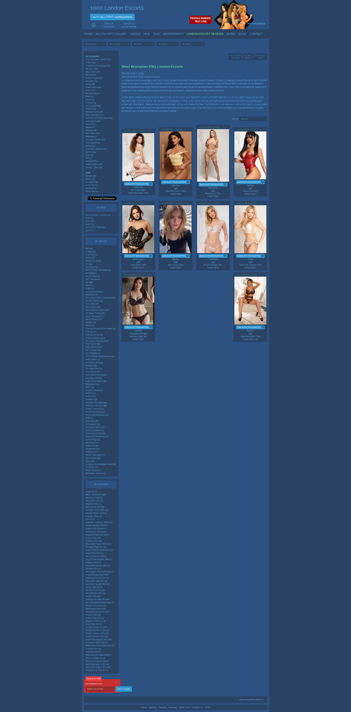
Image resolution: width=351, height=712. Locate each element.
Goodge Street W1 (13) (96, 547)
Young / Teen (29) (94, 167)
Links (207, 707)
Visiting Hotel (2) (93, 651)
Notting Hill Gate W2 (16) (97, 599)
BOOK (242, 34)
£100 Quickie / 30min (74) (98, 59)
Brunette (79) (92, 81)
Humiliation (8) (93, 371)
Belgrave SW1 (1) (93, 504)
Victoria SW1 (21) (93, 648)
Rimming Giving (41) (95, 412)
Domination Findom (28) (97, 310)
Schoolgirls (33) (93, 142)
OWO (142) (90, 393)
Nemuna (138, 187)
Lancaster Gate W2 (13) (96, 581)
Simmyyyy (138, 259)
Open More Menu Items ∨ (251, 699)
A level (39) (91, 62)
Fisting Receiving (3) (95, 338)
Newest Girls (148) (94, 111)
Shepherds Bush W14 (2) (97, 630)
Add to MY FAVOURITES (136, 184)
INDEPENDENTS (173, 34)
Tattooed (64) (92, 161)
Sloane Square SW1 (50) (97, 636)
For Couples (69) (93, 105)
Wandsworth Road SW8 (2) (98, 655)
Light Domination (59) (96, 381)
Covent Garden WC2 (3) (96, 525)
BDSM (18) (90, 257)
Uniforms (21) (92, 467)
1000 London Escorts (117, 8)
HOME (89, 34)
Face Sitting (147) (94, 319)
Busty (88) (90, 84)
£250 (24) (90, 224)
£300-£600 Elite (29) (95, 227)
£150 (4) (89, 218)
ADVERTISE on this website (129, 25)
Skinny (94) (91, 152)
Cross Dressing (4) (94, 291)
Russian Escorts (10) (95, 139)
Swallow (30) (91, 452)
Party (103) (90, 124)
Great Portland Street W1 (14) (99, 550)
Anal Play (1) (91, 254)
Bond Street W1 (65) (95, 507)
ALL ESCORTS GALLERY (111, 34)
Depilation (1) (92, 294)
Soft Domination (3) (95, 430)
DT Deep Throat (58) (95, 313)
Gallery (153, 707)
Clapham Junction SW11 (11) (99, 522)
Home (144, 707)
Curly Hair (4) (92, 185)
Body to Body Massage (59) (98, 270)
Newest (163, 707)
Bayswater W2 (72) (94, 500)
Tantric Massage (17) (95, 455)
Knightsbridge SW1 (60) (97, 574)
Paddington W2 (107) (96, 608)
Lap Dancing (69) (94, 378)
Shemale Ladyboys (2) (96, 149)
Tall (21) (89, 158)
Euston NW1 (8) (93, 538)
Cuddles (213, 259)
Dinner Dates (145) (94, 300)
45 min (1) (90, 230)
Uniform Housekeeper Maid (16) (101, 464)
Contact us (197, 707)
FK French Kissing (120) (97, 341)
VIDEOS (135, 34)
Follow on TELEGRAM (108, 25)
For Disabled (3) (93, 353)
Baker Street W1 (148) (95, 494)
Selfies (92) (91, 145)
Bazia (176, 259)
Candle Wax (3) (92, 276)
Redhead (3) (91, 136)
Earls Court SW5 (175, 265)
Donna (250, 330)
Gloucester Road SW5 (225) (98, 544)
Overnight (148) (93, 121)
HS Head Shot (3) (94, 368)
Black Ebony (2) (93, 71)
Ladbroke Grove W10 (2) (97, 578)
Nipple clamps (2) (94, 390)
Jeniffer (138, 330)
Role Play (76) (92, 421)
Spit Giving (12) (93, 439)
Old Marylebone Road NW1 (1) (100, 602)
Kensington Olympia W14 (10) (100, 571)
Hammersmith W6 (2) (96, 556)
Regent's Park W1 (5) (95, 621)
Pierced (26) (91, 130)
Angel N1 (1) (91, 491)
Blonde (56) (91, 75)
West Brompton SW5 (138, 193)
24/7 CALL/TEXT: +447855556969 (112, 17)
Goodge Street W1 (138, 336)
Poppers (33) (91, 399)
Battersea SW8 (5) (94, 497)
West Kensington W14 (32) (98, 667)
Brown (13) (90, 179)
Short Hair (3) (92, 191)
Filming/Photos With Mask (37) (101, 328)
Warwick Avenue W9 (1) (97, 661)
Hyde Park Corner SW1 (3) (98, 565)
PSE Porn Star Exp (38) (96, 405)
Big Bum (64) (92, 68)
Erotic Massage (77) (95, 316)
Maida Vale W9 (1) (94, 587)
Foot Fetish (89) (93, 344)
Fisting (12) (91, 331)
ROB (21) (89, 418)
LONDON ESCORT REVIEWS (205, 34)
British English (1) (94, 78)
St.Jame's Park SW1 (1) (96, 642)
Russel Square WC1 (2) (96, 627)
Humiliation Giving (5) (96, 374)
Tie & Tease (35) (93, 458)
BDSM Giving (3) (93, 260)
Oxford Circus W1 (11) (96, 605)
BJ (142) (89, 264)
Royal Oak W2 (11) (94, 624)
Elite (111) (90, 96)
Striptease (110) (93, 448)
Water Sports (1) (93, 470)
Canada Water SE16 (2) (96, 513)
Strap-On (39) (92, 445)
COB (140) (90, 288)
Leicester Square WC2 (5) (98, 584)
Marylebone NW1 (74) (96, 593)
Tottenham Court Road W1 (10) (100, 645)
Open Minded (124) (94, 115)
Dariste (175, 185)
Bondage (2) (91, 273)
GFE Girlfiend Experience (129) (100, 356)
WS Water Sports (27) (96, 473)
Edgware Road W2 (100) (97, 534)
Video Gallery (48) (94, 164)
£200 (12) (90, 221)
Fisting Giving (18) (94, 334)
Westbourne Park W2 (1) (97, 670)
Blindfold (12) (92, 267)
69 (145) (89, 248)
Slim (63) (90, 155)
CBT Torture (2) (92, 279)
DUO (157, 34)
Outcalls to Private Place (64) (99, 118)
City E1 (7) (90, 519)
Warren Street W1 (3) (95, 658)
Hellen (250, 185)
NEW (147, 34)
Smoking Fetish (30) (95, 427)
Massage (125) (92, 384)
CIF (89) (89, 282)
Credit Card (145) (93, 87)
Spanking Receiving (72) (97, 436)
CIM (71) (89, 285)
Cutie (250, 259)
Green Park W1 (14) (94, 553)
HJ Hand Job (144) (94, 362)
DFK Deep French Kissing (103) (100, 297)
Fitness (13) (91, 102)
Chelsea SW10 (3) (94, 516)
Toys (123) (90, 461)
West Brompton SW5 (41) (97, 664)
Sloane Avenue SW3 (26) (97, 633)
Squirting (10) (92, 442)
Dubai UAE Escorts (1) (96, 528)
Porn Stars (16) (92, 133)
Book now (184, 707)
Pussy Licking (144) (95, 408)
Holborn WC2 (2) (93, 562)
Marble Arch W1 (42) (95, 590)
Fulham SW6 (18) (94, 541)
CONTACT (256, 34)
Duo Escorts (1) (93, 93)
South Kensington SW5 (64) (99, 639)
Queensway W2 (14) (95, 617)
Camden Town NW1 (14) (97, 510)
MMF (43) (90, 387)
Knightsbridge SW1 (213, 265)
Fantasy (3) (91, 322)
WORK (230, 34)
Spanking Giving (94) (95, 433)
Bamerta (213, 187)
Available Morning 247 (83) (98, 65)
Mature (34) (91, 108)
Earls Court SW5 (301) (96, 531)
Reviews (173, 707)
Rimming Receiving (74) (97, 415)
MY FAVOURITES (257, 23)
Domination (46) (93, 307)
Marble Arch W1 (213, 193)
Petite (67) (90, 127)
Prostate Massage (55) (96, 402)
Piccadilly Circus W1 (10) (97, 611)
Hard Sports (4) (93, 359)
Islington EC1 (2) (93, 568)
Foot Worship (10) (94, 347)
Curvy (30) (90, 90)
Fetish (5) (90, 99)
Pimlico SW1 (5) (93, 615)
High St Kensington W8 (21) (99, 559)
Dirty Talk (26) (92, 304)
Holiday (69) (91, 365)
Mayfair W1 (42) (93, 596)
